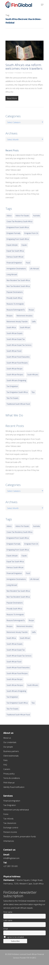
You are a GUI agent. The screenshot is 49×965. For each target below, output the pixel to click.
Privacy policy (9, 773)
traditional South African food (18, 404)
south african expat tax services (19, 345)
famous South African (15, 257)
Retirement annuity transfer (17, 321)
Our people (8, 747)
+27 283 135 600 (10, 866)
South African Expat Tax (16, 339)
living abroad (12, 274)
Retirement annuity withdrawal (16, 809)
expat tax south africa (15, 251)
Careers (6, 769)
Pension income (10, 832)
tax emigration (12, 386)
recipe (31, 310)
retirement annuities (24, 316)
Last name (7, 920)
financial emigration (14, 263)
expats (24, 245)
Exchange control (10, 827)
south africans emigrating (16, 380)
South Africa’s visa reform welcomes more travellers (23, 67)
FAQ (5, 764)
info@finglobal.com (11, 858)
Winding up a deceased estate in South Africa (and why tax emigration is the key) (24, 157)
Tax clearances (9, 823)
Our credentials (9, 742)
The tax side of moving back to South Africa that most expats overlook (23, 176)
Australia (36, 215)
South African (25, 327)
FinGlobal (10, 73)
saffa (34, 321)
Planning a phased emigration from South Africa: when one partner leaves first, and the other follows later (24, 166)
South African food (14, 351)
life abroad (34, 268)
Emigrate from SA (31, 233)
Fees (5, 760)
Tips (33, 392)
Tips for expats (12, 398)
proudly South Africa (14, 298)
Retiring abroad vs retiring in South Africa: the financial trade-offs (24, 184)
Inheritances (8, 841)
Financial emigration (11, 800)
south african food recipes (17, 363)
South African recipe (14, 369)
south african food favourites (18, 357)
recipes (10, 316)
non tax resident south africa (18, 286)
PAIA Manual (8, 782)
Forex (5, 814)
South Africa (11, 327)
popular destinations (15, 292)
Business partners (11, 751)
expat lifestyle (12, 245)
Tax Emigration (9, 805)
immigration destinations (16, 268)
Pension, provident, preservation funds (19, 836)
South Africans (32, 374)
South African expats (14, 333)
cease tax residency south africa (19, 221)
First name (7, 912)
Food (28, 263)
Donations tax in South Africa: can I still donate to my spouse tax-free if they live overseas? (22, 194)
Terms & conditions (11, 778)
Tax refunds (8, 818)
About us (7, 738)
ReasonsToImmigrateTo (16, 310)
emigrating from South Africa (18, 239)
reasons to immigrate (15, 304)
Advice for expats (22, 215)
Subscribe (15, 941)
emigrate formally (13, 233)
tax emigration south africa (17, 392)
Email (5, 928)
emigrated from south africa (18, 227)
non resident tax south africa (18, 280)
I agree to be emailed (15, 937)
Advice (9, 215)
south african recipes (15, 374)
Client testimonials (11, 755)
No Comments (27, 73)
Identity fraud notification (13, 787)
